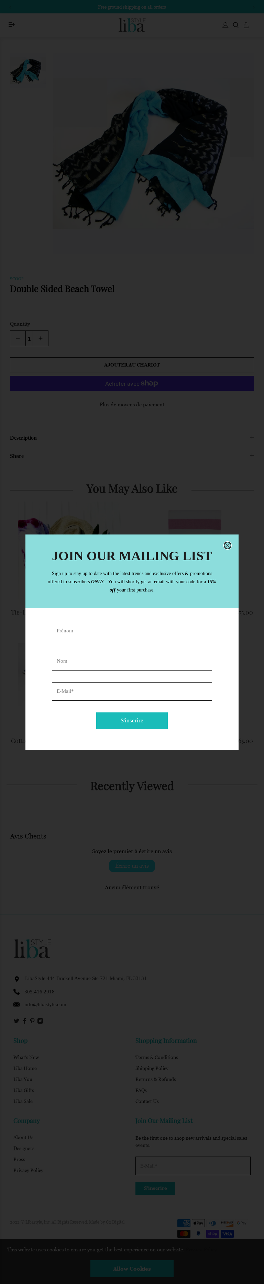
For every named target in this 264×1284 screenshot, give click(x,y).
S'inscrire (132, 720)
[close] (227, 545)
